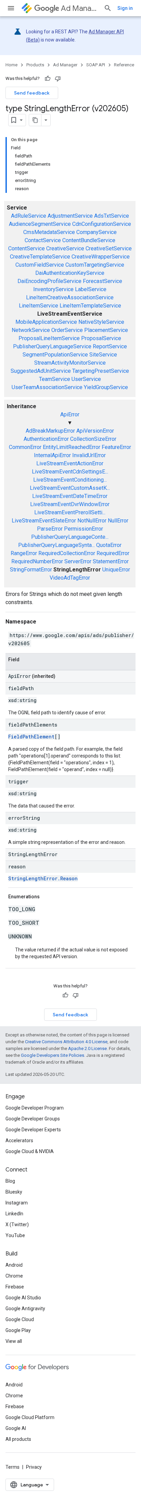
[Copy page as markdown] (35, 120)
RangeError (24, 553)
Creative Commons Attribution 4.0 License (66, 1041)
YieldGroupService (106, 387)
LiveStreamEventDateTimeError (69, 496)
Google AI (15, 1428)
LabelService (90, 289)
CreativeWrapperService (101, 256)
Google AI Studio (23, 1297)
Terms (12, 1467)
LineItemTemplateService (90, 305)
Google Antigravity (25, 1308)
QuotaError (108, 545)
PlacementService (106, 330)
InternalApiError (52, 455)
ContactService (43, 240)
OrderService (67, 330)
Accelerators (19, 1140)
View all (13, 1341)
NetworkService (31, 330)
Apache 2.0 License (87, 1048)
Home (11, 64)
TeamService (54, 379)
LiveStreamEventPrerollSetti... (69, 512)
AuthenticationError (46, 439)
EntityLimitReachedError (71, 447)
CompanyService (96, 232)
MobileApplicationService (46, 322)
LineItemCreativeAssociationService (70, 297)
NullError (118, 520)
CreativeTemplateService (40, 256)
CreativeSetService (109, 248)
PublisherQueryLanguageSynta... (56, 545)
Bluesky (13, 1192)
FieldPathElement (31, 736)
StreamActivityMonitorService (70, 363)
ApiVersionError (95, 431)
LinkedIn (14, 1213)
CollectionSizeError (93, 439)
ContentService (26, 248)
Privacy (34, 1467)
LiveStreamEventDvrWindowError (70, 504)
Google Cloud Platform (29, 1417)
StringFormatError (31, 569)
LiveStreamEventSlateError (44, 520)
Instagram (16, 1202)
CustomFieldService (39, 265)
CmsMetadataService (49, 232)
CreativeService (65, 248)
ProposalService (101, 338)
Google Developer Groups (32, 1118)
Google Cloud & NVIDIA (29, 1151)
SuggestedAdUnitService (41, 371)
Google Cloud (19, 1319)
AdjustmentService (70, 216)
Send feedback (32, 93)
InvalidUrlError (89, 455)
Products (35, 64)
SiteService (103, 354)
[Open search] (108, 8)
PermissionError (83, 529)
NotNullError (91, 520)
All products (18, 1439)
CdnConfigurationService (101, 224)
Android (14, 1265)
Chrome (14, 1276)
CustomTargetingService (94, 265)
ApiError (69, 414)
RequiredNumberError (37, 561)
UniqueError (116, 569)
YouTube (15, 1235)
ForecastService (102, 281)
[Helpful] (47, 78)
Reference (124, 64)
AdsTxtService (111, 216)
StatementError (111, 561)
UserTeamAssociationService (47, 387)
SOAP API (95, 64)
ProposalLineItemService (49, 338)
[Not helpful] (58, 78)
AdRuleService (28, 216)
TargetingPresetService (100, 371)
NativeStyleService (101, 322)
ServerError (77, 561)
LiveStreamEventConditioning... (70, 480)
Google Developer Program (34, 1108)
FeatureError (116, 447)
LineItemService (38, 305)
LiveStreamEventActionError (69, 463)
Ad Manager (79, 8)
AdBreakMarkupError (50, 431)
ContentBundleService (88, 240)
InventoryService (53, 289)
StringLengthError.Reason (43, 878)
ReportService (110, 346)
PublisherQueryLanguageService (52, 346)
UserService (86, 379)
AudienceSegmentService (40, 224)
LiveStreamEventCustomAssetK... (70, 488)
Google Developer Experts (33, 1129)
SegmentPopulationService (55, 354)
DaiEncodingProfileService (49, 281)
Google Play (18, 1330)
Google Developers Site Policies (52, 1055)
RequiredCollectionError (66, 553)
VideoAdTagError (70, 577)
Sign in (125, 8)
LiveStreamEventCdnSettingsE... (70, 471)
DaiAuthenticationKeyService (69, 273)
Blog (10, 1181)
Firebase (14, 1286)
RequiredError (113, 553)
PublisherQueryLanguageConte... (69, 537)
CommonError (25, 447)
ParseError (50, 529)
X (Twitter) (17, 1224)
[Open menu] (11, 8)
